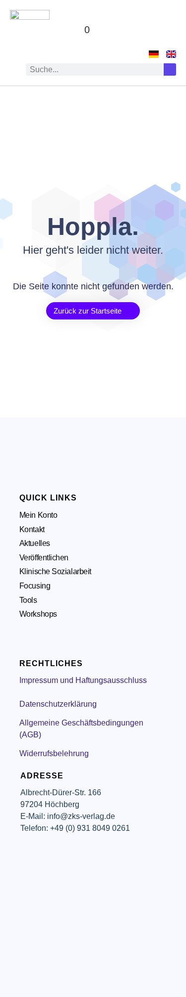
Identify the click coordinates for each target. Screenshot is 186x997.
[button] (166, 30)
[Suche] (170, 69)
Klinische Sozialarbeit (55, 571)
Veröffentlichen (43, 557)
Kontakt (32, 529)
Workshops (38, 614)
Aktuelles (34, 543)
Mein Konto (38, 515)
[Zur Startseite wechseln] (30, 29)
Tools (28, 600)
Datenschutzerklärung (58, 704)
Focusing (34, 586)
